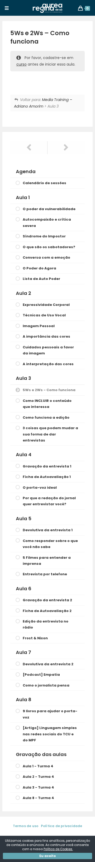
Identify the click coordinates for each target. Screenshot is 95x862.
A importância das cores (46, 336)
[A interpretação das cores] (29, 147)
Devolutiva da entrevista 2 (48, 664)
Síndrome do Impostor (44, 236)
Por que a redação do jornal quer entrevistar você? (49, 501)
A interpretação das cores (48, 363)
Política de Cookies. (58, 849)
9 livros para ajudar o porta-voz (50, 714)
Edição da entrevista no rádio (45, 624)
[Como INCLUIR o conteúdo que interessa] (66, 147)
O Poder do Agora (39, 268)
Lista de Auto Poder (41, 278)
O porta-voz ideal (40, 487)
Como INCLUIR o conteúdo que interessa (47, 403)
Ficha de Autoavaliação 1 (47, 476)
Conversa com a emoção (46, 257)
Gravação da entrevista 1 (47, 466)
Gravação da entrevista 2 (47, 600)
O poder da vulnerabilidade (49, 208)
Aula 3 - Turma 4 (38, 787)
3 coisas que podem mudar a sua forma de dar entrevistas (50, 434)
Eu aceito (47, 856)
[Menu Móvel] (6, 8)
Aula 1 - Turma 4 (38, 766)
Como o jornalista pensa (46, 685)
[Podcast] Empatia (41, 674)
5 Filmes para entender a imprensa (47, 560)
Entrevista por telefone (45, 574)
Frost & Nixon (35, 638)
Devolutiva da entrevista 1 (48, 530)
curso (21, 64)
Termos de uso (26, 826)
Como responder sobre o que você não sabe (50, 543)
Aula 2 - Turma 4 (38, 776)
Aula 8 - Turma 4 (38, 797)
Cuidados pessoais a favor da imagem (48, 350)
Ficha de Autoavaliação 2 (47, 610)
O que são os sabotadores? (49, 246)
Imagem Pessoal (39, 325)
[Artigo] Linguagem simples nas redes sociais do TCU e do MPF (50, 734)
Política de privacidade (61, 826)
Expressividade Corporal (46, 304)
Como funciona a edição (46, 417)
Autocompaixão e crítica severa (47, 222)
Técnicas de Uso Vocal (44, 315)
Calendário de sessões (44, 182)
